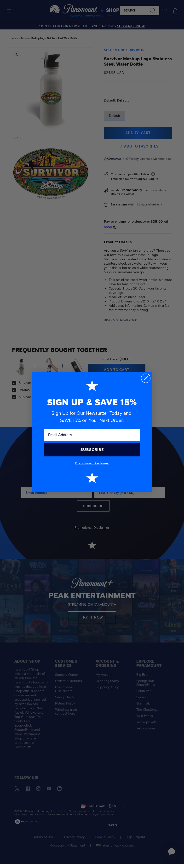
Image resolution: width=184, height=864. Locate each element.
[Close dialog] (146, 378)
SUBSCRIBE (92, 449)
